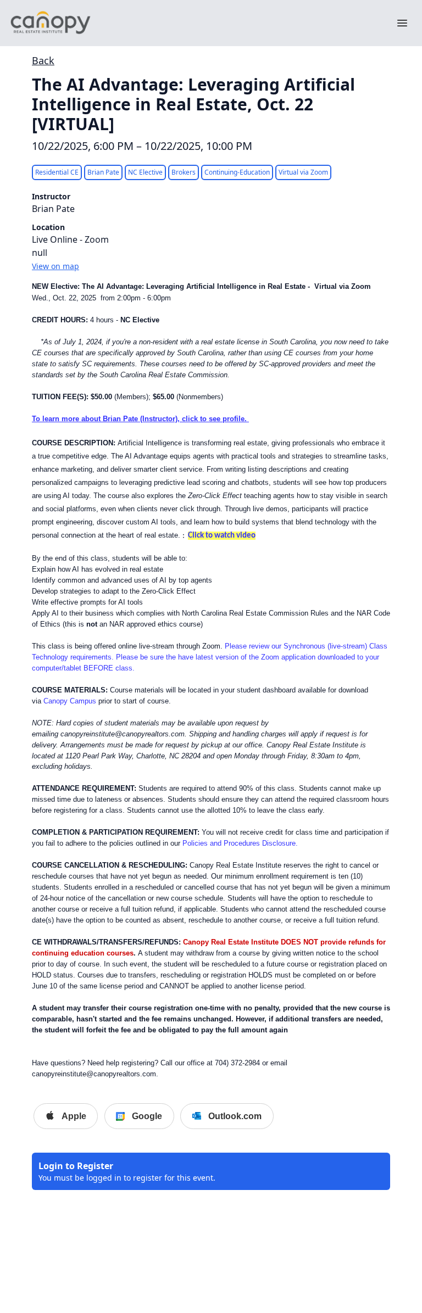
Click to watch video (222, 536)
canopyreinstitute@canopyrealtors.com (122, 734)
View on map (55, 266)
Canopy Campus (69, 701)
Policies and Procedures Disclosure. (240, 843)
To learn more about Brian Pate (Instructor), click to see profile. (140, 419)
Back (43, 60)
